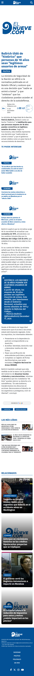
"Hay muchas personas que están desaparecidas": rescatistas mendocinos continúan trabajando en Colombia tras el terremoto (11, 449)
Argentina (7, 409)
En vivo (17, 663)
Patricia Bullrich (21, 409)
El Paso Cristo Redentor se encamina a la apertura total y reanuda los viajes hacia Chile (22, 437)
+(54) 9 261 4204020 (9, 644)
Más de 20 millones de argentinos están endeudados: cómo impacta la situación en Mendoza (10, 427)
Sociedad (17, 652)
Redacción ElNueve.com (11, 105)
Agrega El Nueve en (28, 108)
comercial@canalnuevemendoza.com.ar (22, 642)
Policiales (17, 659)
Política (17, 656)
